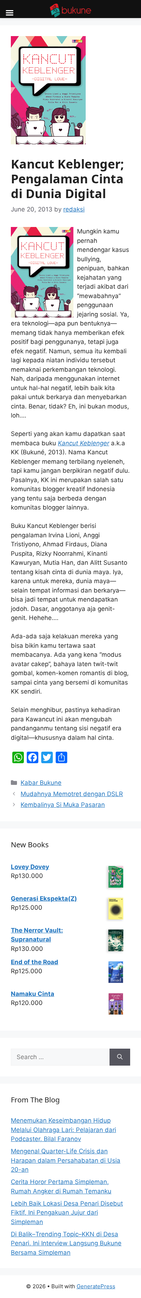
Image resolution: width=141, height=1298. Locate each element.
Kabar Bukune (41, 782)
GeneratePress (96, 1286)
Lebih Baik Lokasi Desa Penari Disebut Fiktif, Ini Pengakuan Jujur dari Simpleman (67, 1212)
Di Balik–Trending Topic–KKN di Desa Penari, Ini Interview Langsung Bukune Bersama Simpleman (66, 1243)
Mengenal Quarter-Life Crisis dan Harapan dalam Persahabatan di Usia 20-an (65, 1160)
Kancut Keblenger (83, 443)
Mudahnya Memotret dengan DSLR (72, 793)
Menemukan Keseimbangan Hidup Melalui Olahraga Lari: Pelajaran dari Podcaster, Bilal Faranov (63, 1129)
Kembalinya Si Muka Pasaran (63, 804)
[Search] (120, 1057)
